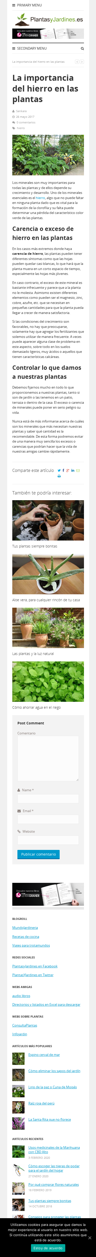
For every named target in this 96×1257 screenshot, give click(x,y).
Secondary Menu (31, 48)
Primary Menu (29, 5)
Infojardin (19, 1034)
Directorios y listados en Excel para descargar (46, 1004)
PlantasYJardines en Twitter (33, 975)
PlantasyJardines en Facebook (35, 966)
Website (28, 831)
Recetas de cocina (25, 936)
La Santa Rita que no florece (49, 1119)
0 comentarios (26, 122)
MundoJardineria (25, 927)
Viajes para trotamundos (31, 945)
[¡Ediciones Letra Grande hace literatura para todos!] (48, 37)
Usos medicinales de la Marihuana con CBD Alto (54, 1149)
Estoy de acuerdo (48, 1248)
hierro (21, 128)
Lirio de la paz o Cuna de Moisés (52, 1087)
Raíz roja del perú (41, 1103)
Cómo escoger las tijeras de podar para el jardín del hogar (54, 1168)
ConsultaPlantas (24, 1025)
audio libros (21, 995)
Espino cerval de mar (44, 1055)
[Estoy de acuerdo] (89, 1237)
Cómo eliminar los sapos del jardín (54, 1071)
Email (28, 811)
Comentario (26, 733)
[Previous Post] (77, 62)
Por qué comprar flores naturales (53, 1184)
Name (27, 790)
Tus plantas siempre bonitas (49, 1201)
